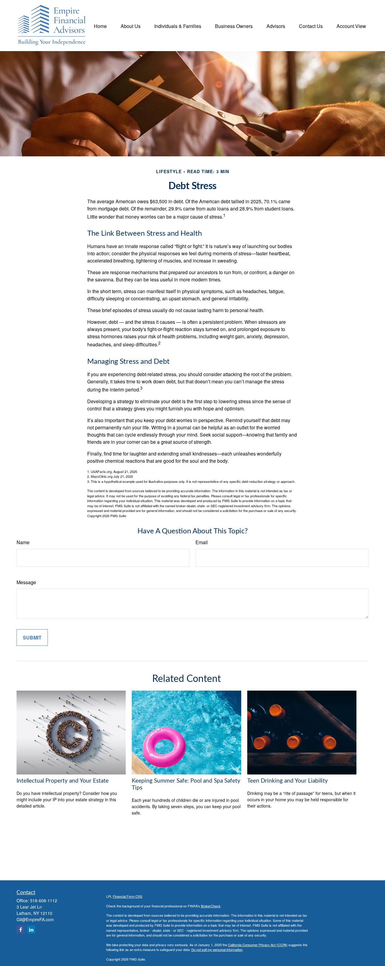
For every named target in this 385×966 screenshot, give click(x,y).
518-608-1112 (43, 900)
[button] (100, 25)
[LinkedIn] (31, 929)
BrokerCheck (210, 905)
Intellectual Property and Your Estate (63, 781)
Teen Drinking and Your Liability (287, 781)
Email (202, 542)
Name (23, 542)
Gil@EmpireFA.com (35, 919)
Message (26, 582)
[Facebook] (21, 929)
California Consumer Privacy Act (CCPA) (258, 944)
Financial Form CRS (127, 896)
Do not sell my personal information (216, 949)
